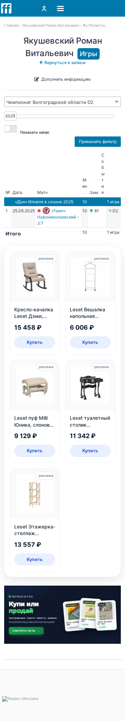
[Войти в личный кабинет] (44, 8)
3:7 (40, 223)
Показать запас (34, 132)
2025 (10, 115)
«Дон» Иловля (29, 201)
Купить (35, 342)
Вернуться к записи (64, 62)
